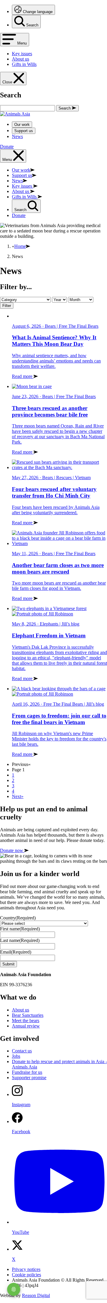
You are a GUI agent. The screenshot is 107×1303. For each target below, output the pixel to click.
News (17, 136)
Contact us (22, 1050)
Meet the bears (25, 1020)
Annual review (26, 1025)
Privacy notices (26, 1269)
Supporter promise (29, 1077)
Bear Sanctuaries (27, 1015)
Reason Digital (36, 1295)
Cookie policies (26, 1274)
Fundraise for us (27, 1072)
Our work (22, 124)
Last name (20, 940)
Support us (23, 131)
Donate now (12, 850)
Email (15, 951)
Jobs (16, 1056)
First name (20, 928)
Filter (6, 305)
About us (20, 1009)
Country (18, 917)
